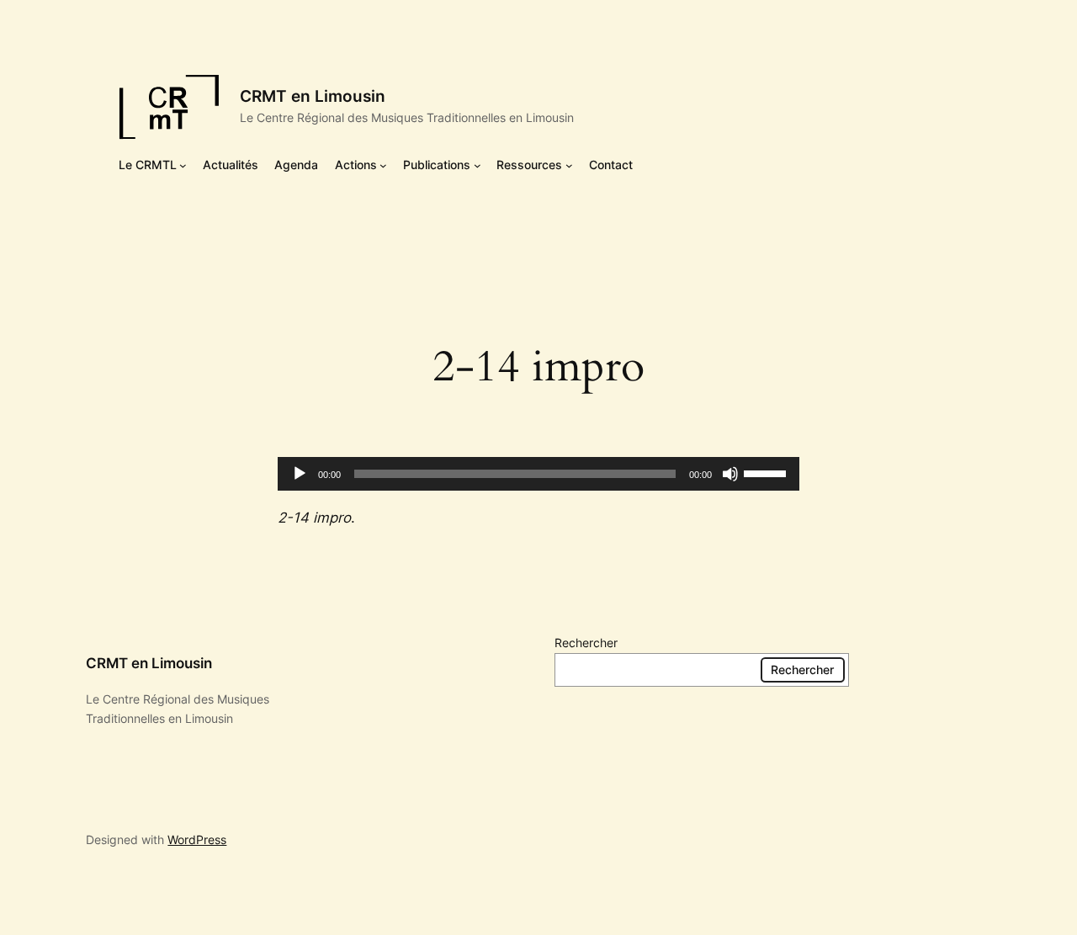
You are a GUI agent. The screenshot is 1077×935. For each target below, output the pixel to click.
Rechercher (586, 642)
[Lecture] (299, 473)
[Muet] (730, 473)
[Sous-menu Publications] (477, 165)
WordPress (196, 839)
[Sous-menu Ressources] (569, 165)
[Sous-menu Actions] (383, 165)
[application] (538, 474)
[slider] (767, 472)
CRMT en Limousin (312, 96)
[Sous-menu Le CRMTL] (183, 165)
